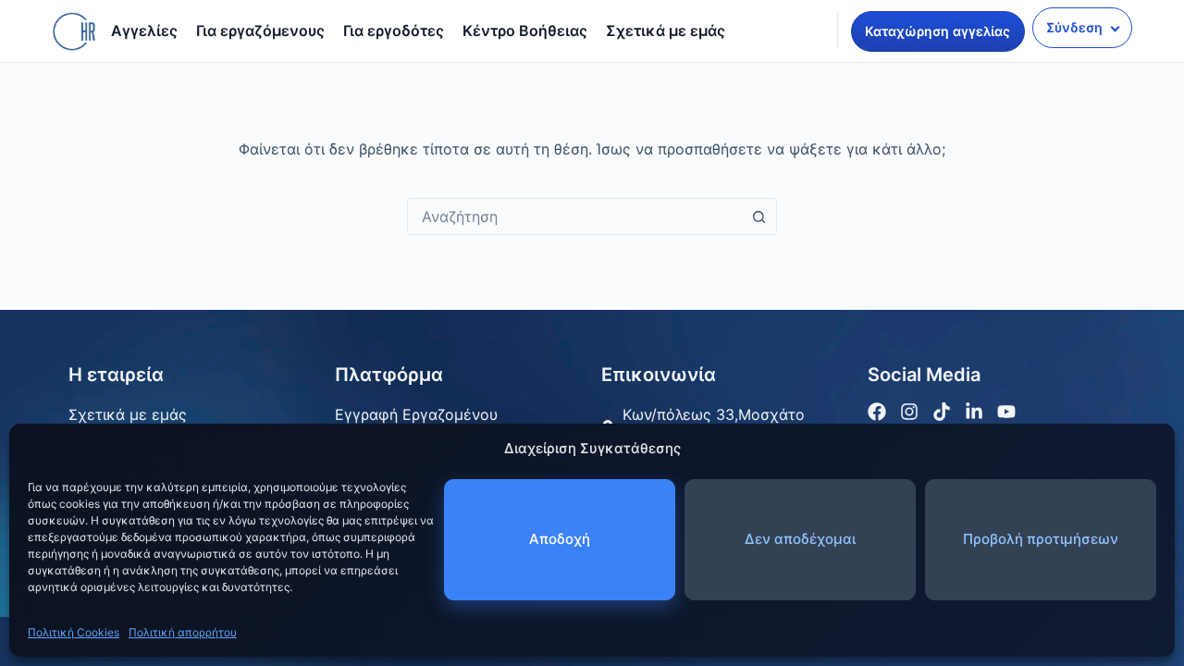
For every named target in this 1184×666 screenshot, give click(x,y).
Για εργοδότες (393, 30)
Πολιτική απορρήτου (183, 632)
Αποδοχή (559, 539)
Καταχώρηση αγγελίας (937, 31)
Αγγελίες (144, 30)
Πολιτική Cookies (73, 632)
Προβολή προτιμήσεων (1040, 539)
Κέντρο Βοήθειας (524, 30)
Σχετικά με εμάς (665, 30)
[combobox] (574, 216)
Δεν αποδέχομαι (800, 539)
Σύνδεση (1074, 27)
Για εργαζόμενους (260, 30)
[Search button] (758, 216)
